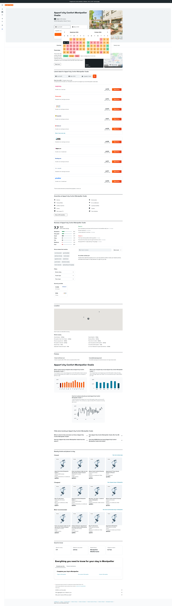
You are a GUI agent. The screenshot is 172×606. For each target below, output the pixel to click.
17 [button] (77, 45)
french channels (58, 264)
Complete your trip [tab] (60, 566)
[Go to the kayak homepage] (9, 5)
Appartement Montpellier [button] (111, 525)
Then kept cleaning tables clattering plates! (89, 237)
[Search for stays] (2, 12)
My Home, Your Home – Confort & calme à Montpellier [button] (96, 499)
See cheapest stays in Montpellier (115, 482)
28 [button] (67, 52)
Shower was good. (84, 230)
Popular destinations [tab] (71, 566)
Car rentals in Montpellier (83, 574)
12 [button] (83, 42)
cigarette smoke (58, 258)
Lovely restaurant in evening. (86, 232)
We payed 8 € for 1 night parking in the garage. (90, 241)
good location (57, 261)
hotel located (66, 256)
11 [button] (80, 42)
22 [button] (70, 49)
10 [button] (77, 42)
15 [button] (70, 45)
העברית (98, 1)
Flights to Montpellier (61, 574)
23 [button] (74, 49)
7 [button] (67, 42)
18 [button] (80, 45)
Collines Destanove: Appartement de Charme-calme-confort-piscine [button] (79, 526)
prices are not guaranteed (80, 586)
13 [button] (64, 45)
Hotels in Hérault (101, 601)
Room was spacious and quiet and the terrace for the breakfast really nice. (95, 228)
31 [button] (107, 52)
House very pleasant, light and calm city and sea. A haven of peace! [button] (80, 472)
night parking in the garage (68, 264)
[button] (170, 1)
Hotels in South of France (92, 601)
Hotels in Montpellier (103, 574)
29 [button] (70, 52)
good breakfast (66, 253)
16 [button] (74, 45)
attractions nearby (65, 261)
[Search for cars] (2, 14)
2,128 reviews (63, 19)
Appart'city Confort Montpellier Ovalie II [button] (61, 472)
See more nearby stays (118, 455)
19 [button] (83, 45)
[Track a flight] (2, 21)
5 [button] (91, 42)
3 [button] (77, 39)
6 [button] (64, 42)
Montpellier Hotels (109, 601)
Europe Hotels (67, 601)
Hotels (61, 601)
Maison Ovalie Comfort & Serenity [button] (96, 471)
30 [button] (74, 52)
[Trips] (2, 25)
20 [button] (64, 49)
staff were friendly (58, 256)
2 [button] (104, 39)
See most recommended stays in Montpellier (113, 509)
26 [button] (83, 49)
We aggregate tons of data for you (63, 592)
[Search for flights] (2, 9)
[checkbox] (61, 288)
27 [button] (64, 52)
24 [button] (77, 49)
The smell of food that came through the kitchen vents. (91, 239)
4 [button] (80, 39)
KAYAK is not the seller (60, 590)
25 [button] (80, 49)
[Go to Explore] (2, 18)
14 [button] (67, 45)
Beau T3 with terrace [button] (59, 498)
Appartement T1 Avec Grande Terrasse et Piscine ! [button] (112, 472)
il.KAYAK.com (56, 601)
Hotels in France (74, 601)
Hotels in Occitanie (82, 601)
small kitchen (65, 258)
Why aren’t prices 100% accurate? (63, 595)
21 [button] (67, 49)
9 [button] (104, 42)
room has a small (58, 253)
